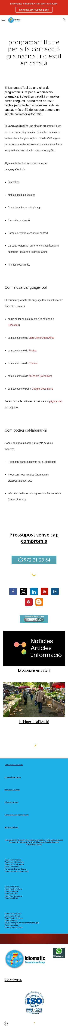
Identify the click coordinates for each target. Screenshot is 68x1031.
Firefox (33, 350)
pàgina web (55, 401)
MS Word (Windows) (40, 376)
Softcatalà (13, 325)
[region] (34, 7)
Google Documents (42, 388)
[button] (4, 19)
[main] (34, 52)
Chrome (33, 363)
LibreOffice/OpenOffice (41, 337)
